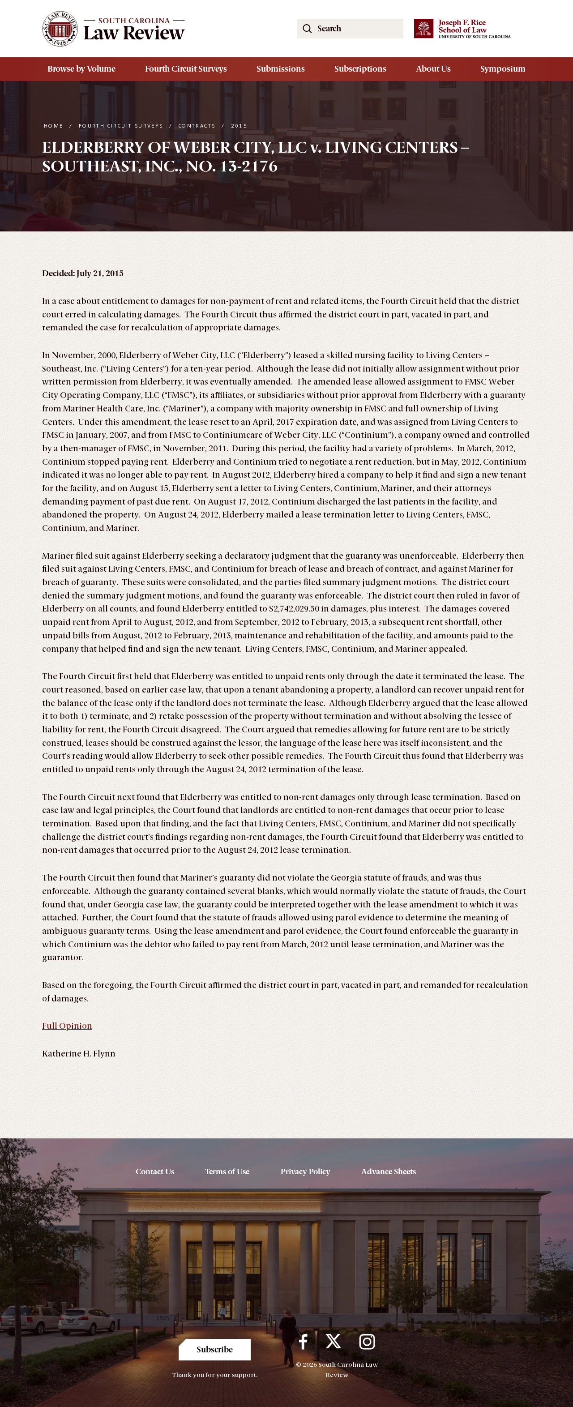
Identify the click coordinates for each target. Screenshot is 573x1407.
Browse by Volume (81, 69)
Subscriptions (360, 69)
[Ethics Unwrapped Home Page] (159, 29)
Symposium (503, 69)
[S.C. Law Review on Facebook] (303, 1341)
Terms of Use (227, 1171)
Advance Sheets (388, 1171)
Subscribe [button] (215, 1350)
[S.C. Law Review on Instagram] (367, 1341)
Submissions (281, 69)
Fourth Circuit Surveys (186, 69)
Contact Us (155, 1171)
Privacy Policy (305, 1171)
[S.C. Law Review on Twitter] (333, 1341)
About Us (433, 69)
